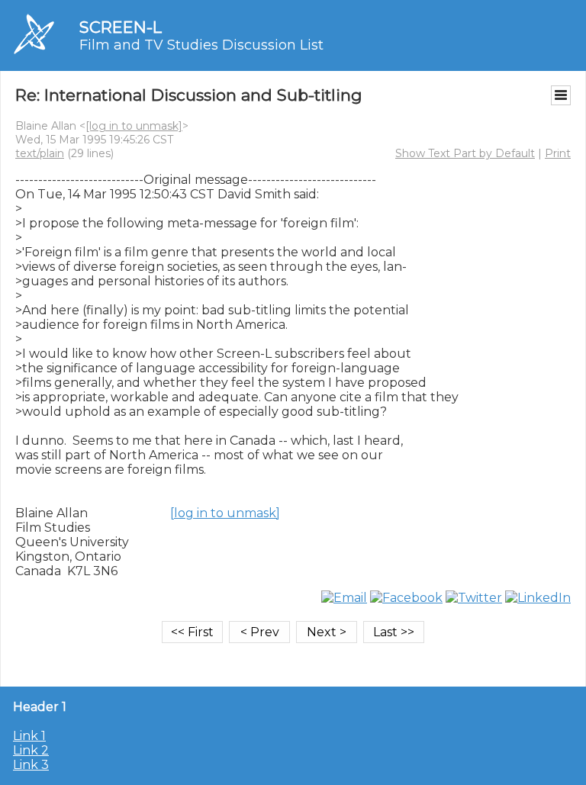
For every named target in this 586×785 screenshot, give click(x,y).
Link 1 (29, 736)
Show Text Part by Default (465, 153)
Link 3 (31, 765)
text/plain (39, 153)
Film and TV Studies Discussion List (201, 45)
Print (558, 153)
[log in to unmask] (133, 126)
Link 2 (31, 750)
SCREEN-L (120, 27)
